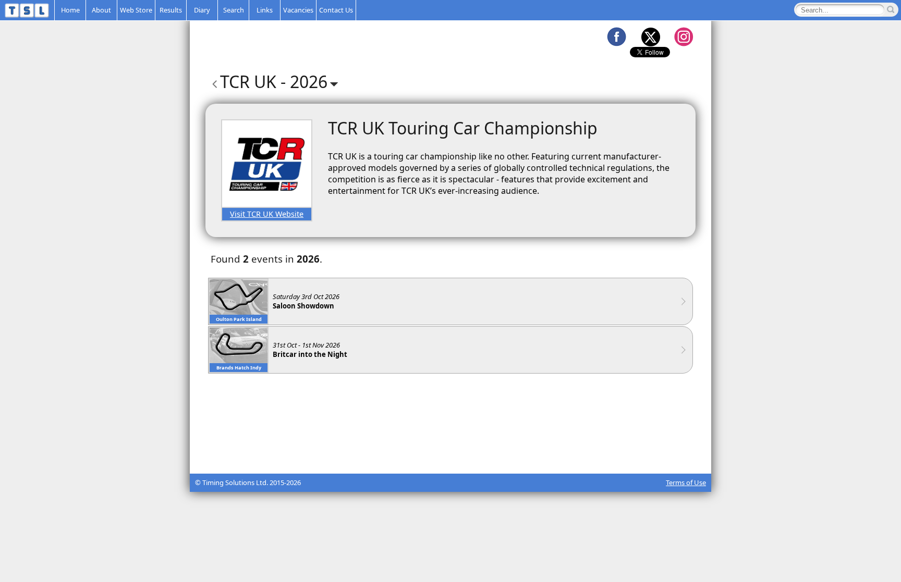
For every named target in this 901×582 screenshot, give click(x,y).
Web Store (136, 10)
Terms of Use (686, 482)
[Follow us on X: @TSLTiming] (650, 36)
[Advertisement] (450, 447)
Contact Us (336, 10)
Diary (202, 10)
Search (233, 10)
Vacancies (298, 10)
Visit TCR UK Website (266, 214)
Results (171, 10)
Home (70, 10)
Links (265, 10)
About (101, 10)
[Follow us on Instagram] (683, 36)
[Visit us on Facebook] (616, 36)
